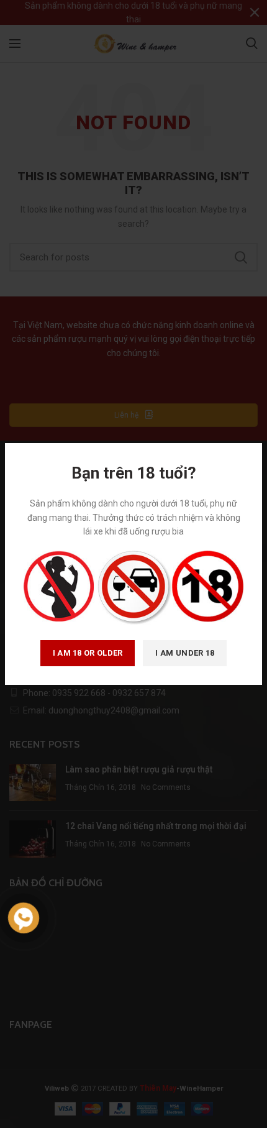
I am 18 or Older (88, 653)
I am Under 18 (184, 653)
